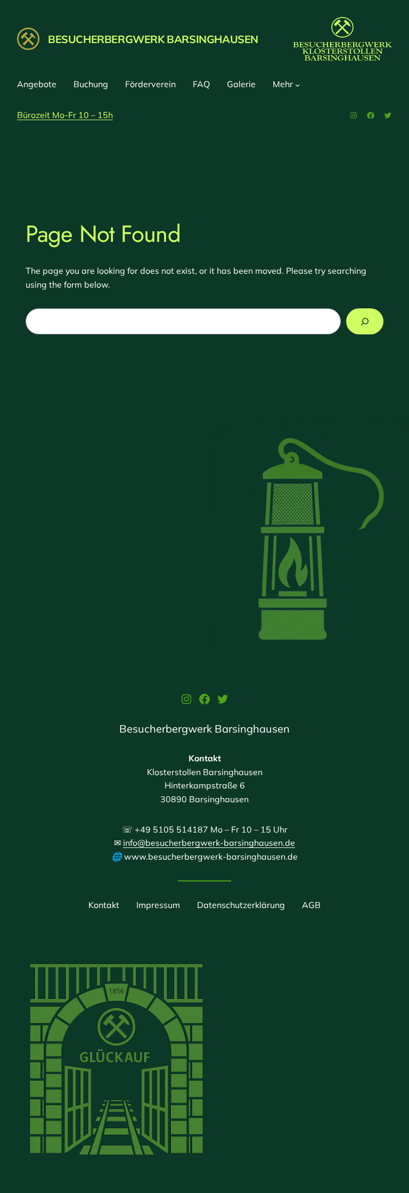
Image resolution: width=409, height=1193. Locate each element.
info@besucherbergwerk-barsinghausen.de (209, 842)
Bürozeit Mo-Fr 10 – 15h (65, 115)
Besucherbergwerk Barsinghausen (153, 39)
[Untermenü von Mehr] (297, 84)
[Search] (364, 321)
